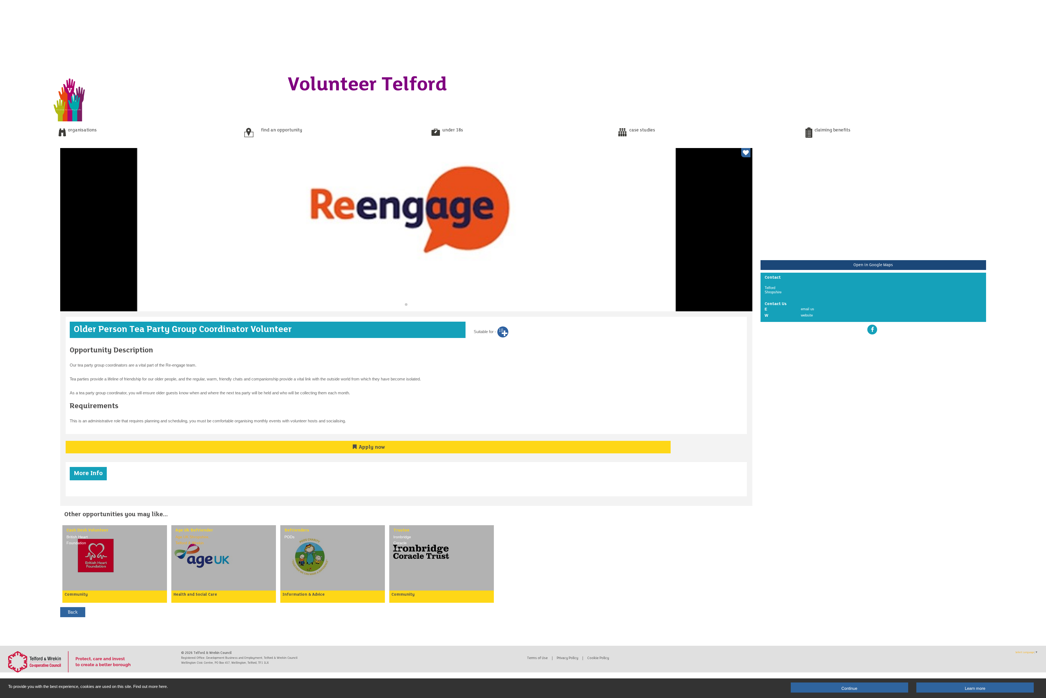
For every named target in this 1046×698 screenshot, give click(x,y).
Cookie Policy (598, 658)
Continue (849, 688)
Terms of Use (537, 658)
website (807, 315)
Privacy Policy (567, 658)
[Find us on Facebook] (872, 329)
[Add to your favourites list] (745, 152)
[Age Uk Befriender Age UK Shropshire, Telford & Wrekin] (204, 557)
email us (807, 309)
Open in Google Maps (873, 265)
